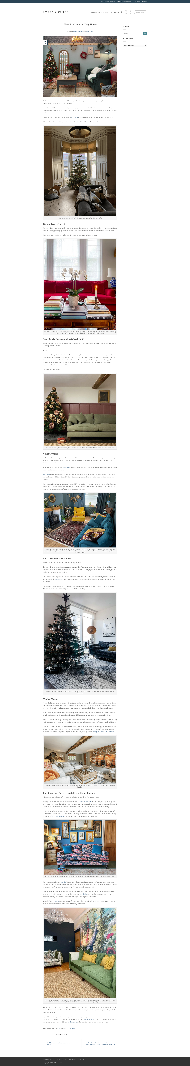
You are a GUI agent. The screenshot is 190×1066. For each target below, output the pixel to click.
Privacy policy (61, 1059)
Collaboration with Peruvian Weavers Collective (57, 1043)
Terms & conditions (49, 1059)
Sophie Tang (89, 31)
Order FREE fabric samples (124, 1)
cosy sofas (74, 117)
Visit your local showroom (140, 1)
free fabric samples (73, 463)
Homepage (95, 12)
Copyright (81, 1059)
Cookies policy (71, 1059)
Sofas (59, 1028)
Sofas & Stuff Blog (110, 12)
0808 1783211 (141, 12)
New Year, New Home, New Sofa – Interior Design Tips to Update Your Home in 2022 (100, 1043)
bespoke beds (84, 894)
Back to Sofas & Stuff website (107, 1)
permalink (72, 1028)
